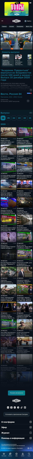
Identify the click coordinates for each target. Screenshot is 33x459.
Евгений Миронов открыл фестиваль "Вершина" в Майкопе (8, 264)
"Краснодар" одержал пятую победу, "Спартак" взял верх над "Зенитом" (24, 299)
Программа (20, 26)
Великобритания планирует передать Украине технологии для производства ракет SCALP (24, 230)
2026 (7, 124)
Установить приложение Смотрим (16, 414)
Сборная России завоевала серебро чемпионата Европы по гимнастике (7, 317)
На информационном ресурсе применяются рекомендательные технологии (13, 445)
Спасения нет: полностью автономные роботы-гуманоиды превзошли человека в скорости (24, 387)
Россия (19, 97)
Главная (4, 26)
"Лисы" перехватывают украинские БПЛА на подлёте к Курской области (7, 300)
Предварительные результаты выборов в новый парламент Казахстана (23, 352)
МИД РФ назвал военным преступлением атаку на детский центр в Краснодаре (24, 177)
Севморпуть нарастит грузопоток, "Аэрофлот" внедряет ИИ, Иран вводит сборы (24, 282)
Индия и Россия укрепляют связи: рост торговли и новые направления (7, 143)
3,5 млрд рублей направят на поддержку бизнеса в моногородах (8, 177)
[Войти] (26, 21)
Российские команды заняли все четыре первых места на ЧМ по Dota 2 (7, 352)
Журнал (5, 432)
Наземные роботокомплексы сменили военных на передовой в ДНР (7, 282)
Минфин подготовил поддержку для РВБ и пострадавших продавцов (24, 142)
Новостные (4, 99)
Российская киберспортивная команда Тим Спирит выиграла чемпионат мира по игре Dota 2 (24, 213)
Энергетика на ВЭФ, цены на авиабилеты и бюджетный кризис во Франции (24, 265)
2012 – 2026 (13, 97)
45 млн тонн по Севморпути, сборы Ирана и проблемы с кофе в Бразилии (24, 247)
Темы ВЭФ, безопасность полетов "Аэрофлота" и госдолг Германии (8, 334)
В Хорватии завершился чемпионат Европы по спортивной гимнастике (24, 194)
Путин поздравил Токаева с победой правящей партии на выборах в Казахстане (24, 160)
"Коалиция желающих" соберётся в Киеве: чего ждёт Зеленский (24, 316)
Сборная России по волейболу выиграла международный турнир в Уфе (8, 212)
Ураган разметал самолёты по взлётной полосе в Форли (23, 369)
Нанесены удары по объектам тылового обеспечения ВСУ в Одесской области (6, 195)
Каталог (11, 26)
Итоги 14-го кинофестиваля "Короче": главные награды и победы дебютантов (8, 247)
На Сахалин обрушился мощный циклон (7, 158)
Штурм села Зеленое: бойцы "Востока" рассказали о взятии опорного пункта (23, 334)
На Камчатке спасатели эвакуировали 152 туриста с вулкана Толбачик (8, 369)
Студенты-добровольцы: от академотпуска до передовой (8, 386)
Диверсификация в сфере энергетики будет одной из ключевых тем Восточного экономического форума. (8, 230)
